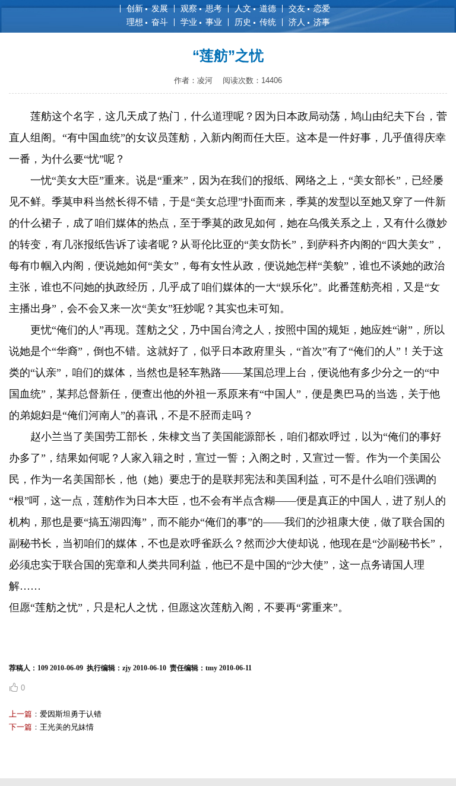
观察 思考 (201, 8)
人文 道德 (255, 8)
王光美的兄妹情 (67, 727)
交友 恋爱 (309, 8)
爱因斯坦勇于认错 (71, 713)
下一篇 (20, 727)
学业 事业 (201, 22)
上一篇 (20, 713)
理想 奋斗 (147, 22)
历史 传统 (255, 22)
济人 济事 (309, 22)
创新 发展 (147, 8)
